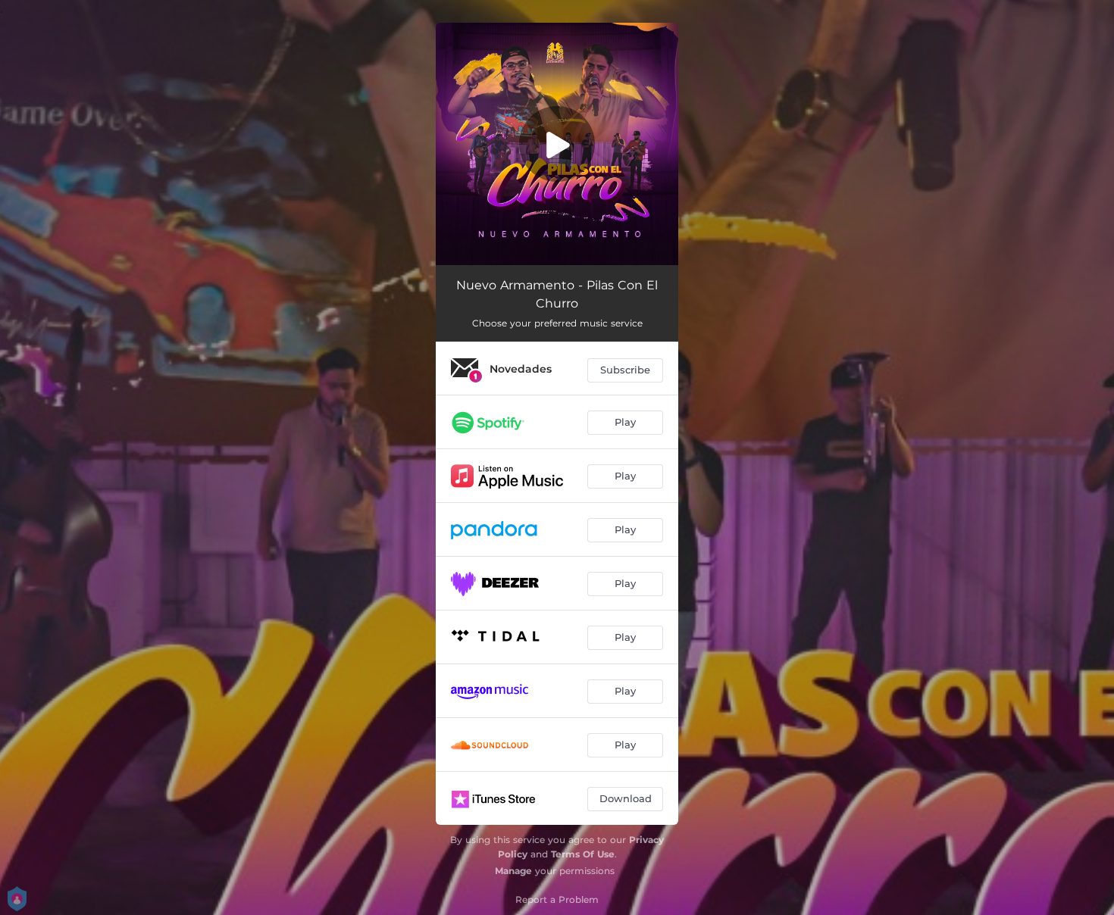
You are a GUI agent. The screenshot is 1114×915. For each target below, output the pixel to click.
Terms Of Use (583, 854)
